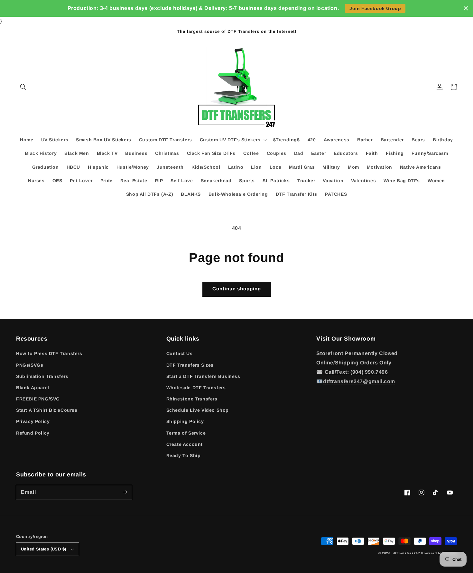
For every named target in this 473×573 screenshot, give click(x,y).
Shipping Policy (185, 421)
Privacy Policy (33, 421)
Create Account (184, 444)
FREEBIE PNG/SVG (38, 398)
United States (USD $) (43, 549)
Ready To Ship (183, 455)
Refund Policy (33, 433)
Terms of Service (186, 433)
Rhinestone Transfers (192, 398)
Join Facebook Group (375, 8)
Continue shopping (236, 288)
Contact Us (179, 353)
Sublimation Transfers (42, 376)
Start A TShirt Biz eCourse (47, 410)
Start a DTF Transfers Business (203, 376)
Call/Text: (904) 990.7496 (356, 372)
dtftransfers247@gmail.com (359, 381)
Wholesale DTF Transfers (196, 387)
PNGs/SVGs (29, 365)
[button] (23, 87)
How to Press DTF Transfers (49, 353)
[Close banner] (466, 8)
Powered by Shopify (439, 553)
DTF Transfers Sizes (190, 365)
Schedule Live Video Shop (197, 410)
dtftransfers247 (406, 553)
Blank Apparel (32, 387)
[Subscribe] (125, 492)
